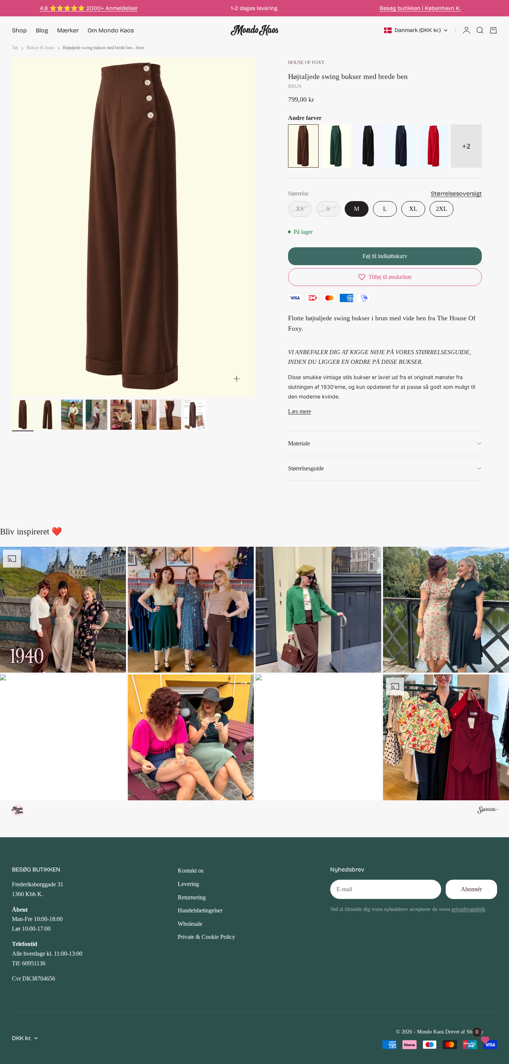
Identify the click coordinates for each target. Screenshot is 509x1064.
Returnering (192, 897)
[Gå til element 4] (96, 415)
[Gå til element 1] (23, 415)
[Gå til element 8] (195, 415)
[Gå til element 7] (170, 415)
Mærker (68, 30)
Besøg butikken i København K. (420, 8)
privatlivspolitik (468, 909)
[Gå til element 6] (146, 415)
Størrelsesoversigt (456, 193)
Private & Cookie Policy (206, 937)
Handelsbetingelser (200, 910)
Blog (42, 30)
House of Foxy (306, 62)
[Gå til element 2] (47, 415)
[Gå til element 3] (72, 415)
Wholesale (190, 924)
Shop (19, 30)
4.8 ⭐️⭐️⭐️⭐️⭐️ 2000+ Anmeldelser (89, 8)
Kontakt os (190, 870)
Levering (188, 884)
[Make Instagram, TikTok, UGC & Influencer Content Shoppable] (487, 811)
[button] (385, 277)
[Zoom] (236, 378)
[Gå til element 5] (121, 415)
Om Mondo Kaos (111, 30)
